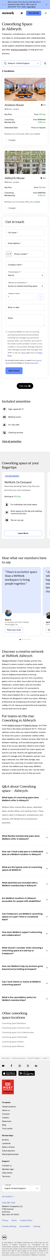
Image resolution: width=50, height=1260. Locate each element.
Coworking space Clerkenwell (14, 1037)
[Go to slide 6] (29, 639)
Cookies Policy (26, 1220)
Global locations (9, 1107)
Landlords (6, 1143)
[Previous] (3, 4)
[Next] (5, 4)
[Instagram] (19, 1066)
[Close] (46, 4)
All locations (7, 1197)
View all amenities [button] (11, 441)
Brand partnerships (10, 1154)
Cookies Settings (9, 1226)
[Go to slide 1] (20, 639)
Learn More (31, 7)
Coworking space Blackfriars (14, 1023)
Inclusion (6, 1114)
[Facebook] (11, 1066)
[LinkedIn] (36, 1066)
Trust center (7, 1129)
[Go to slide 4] (25, 639)
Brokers (5, 1140)
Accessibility (24, 1226)
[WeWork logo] (8, 13)
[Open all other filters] (45, 63)
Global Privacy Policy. (32, 363)
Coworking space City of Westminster (18, 1032)
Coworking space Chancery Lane (16, 1028)
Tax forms (6, 1176)
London (44, 1058)
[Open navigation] (45, 13)
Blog (4, 1125)
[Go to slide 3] (24, 639)
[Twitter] (28, 1066)
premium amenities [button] (19, 50)
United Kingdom (34, 1058)
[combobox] (9, 254)
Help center (7, 1173)
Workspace (6, 1058)
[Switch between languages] (21, 13)
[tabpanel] (25, 141)
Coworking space (18, 1058)
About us (6, 1110)
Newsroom (6, 1121)
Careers (5, 1118)
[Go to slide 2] (22, 639)
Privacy (5, 1220)
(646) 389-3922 (8, 1203)
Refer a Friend (8, 1147)
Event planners (8, 1151)
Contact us (7, 1166)
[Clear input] (38, 63)
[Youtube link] (3, 1066)
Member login (8, 1169)
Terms (23, 353)
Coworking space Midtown (13, 1046)
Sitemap (36, 1226)
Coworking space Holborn (13, 1042)
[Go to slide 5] (27, 639)
